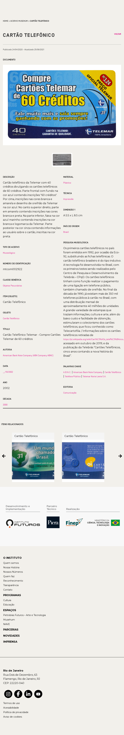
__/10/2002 (8, 372)
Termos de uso (11, 703)
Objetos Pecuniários (12, 285)
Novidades (11, 635)
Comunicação (69, 392)
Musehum (9, 620)
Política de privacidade (15, 712)
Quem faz (9, 576)
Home (5, 21)
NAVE (6, 624)
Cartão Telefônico (11, 318)
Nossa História (11, 567)
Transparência (11, 585)
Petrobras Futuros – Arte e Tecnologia (24, 615)
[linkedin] (28, 694)
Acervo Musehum (19, 21)
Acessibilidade (11, 707)
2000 (5, 404)
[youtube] (38, 694)
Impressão (68, 199)
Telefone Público (73, 376)
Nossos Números (13, 572)
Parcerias (10, 629)
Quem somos (11, 563)
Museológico (9, 253)
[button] (3, 456)
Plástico (67, 182)
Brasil (66, 232)
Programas (12, 595)
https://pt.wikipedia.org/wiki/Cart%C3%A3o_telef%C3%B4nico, (93, 339)
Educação (8, 605)
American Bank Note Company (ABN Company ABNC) (28, 355)
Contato (7, 590)
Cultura (7, 600)
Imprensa (10, 641)
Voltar (117, 34)
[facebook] (18, 694)
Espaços (9, 610)
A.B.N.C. (67, 372)
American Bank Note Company (88, 372)
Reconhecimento (13, 581)
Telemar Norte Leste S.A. (94, 376)
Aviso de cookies (12, 716)
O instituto (12, 557)
